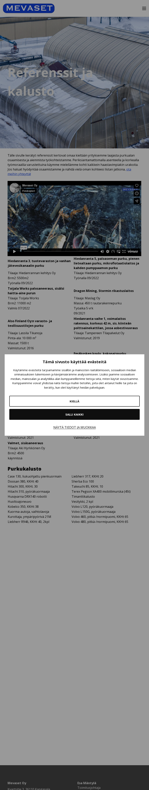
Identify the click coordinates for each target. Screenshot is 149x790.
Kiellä (74, 401)
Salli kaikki (74, 414)
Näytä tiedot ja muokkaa (74, 427)
